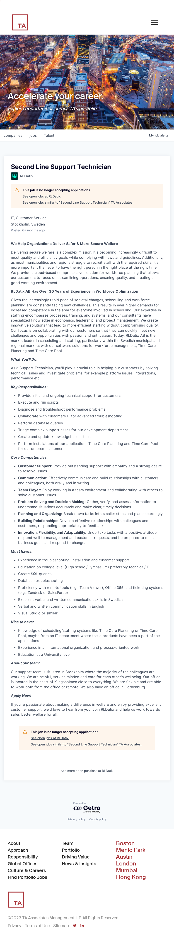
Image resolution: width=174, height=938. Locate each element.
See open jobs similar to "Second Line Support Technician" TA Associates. (78, 202)
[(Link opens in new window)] (74, 926)
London (126, 863)
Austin (124, 856)
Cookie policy (98, 819)
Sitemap (61, 926)
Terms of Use (37, 926)
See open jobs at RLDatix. (42, 196)
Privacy (14, 926)
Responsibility (23, 857)
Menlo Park (130, 850)
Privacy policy (77, 819)
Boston (125, 843)
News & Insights (79, 864)
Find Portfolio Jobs (27, 877)
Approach (18, 850)
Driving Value (76, 857)
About (14, 843)
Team (67, 843)
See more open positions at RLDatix (87, 771)
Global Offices (23, 864)
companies (13, 135)
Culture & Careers (27, 870)
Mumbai (126, 870)
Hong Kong (131, 877)
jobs (33, 135)
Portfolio (71, 850)
